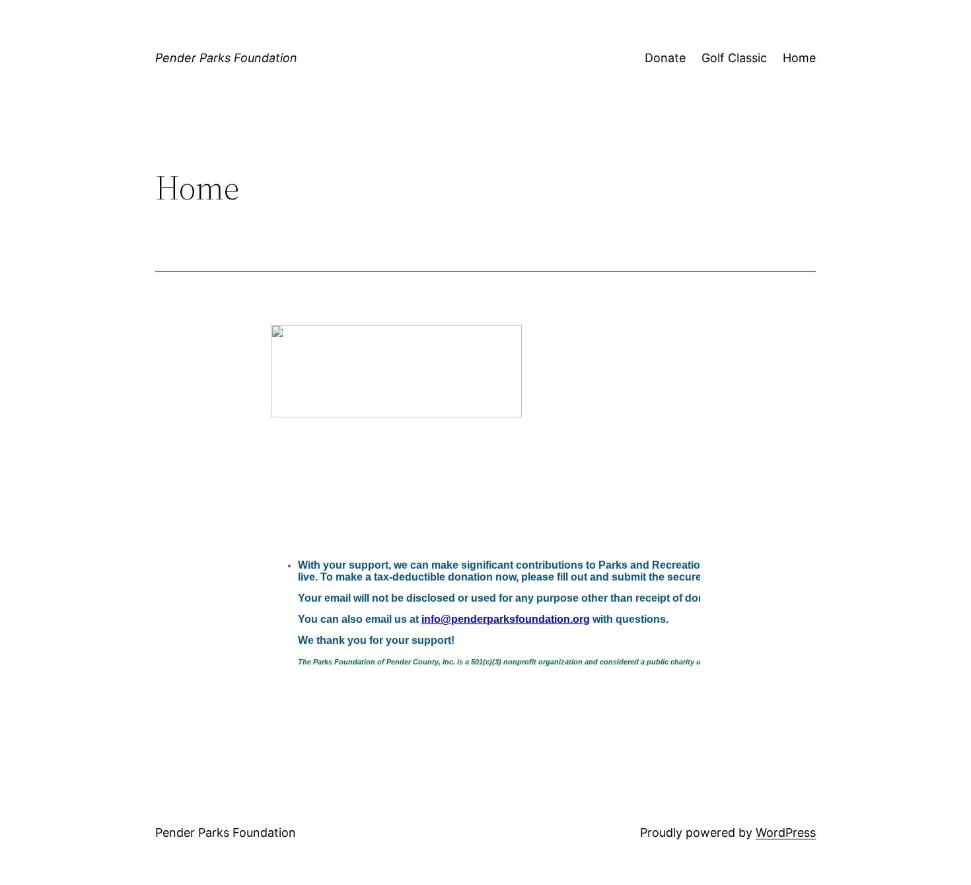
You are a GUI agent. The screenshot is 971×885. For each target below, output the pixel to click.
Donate (665, 58)
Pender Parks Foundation (226, 58)
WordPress (786, 832)
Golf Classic (734, 58)
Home (799, 58)
